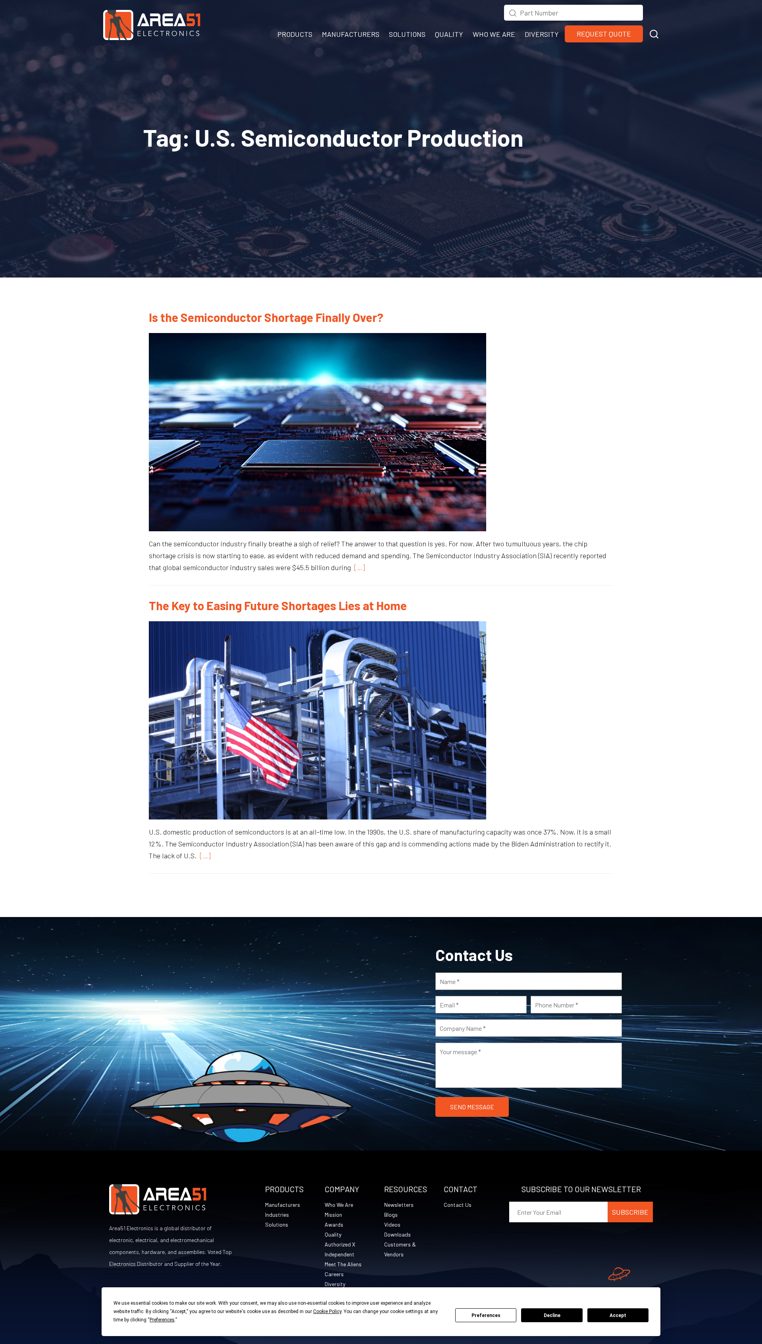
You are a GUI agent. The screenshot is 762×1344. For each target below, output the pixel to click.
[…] (358, 567)
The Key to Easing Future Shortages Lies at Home (278, 605)
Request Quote (604, 33)
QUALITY (449, 34)
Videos (392, 1224)
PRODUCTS (294, 34)
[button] (654, 33)
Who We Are (339, 1204)
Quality (333, 1234)
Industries (277, 1214)
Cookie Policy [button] (327, 1311)
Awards (334, 1224)
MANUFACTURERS (350, 34)
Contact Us (457, 1204)
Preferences (485, 1315)
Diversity (335, 1284)
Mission (333, 1214)
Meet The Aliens (343, 1264)
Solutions (276, 1224)
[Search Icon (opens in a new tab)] (513, 12)
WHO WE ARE (494, 34)
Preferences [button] (162, 1320)
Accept (618, 1315)
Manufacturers (282, 1204)
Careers (334, 1274)
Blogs (391, 1214)
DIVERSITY (542, 34)
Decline (552, 1315)
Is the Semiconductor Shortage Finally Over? (266, 317)
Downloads (397, 1234)
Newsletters (399, 1204)
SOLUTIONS (407, 34)
